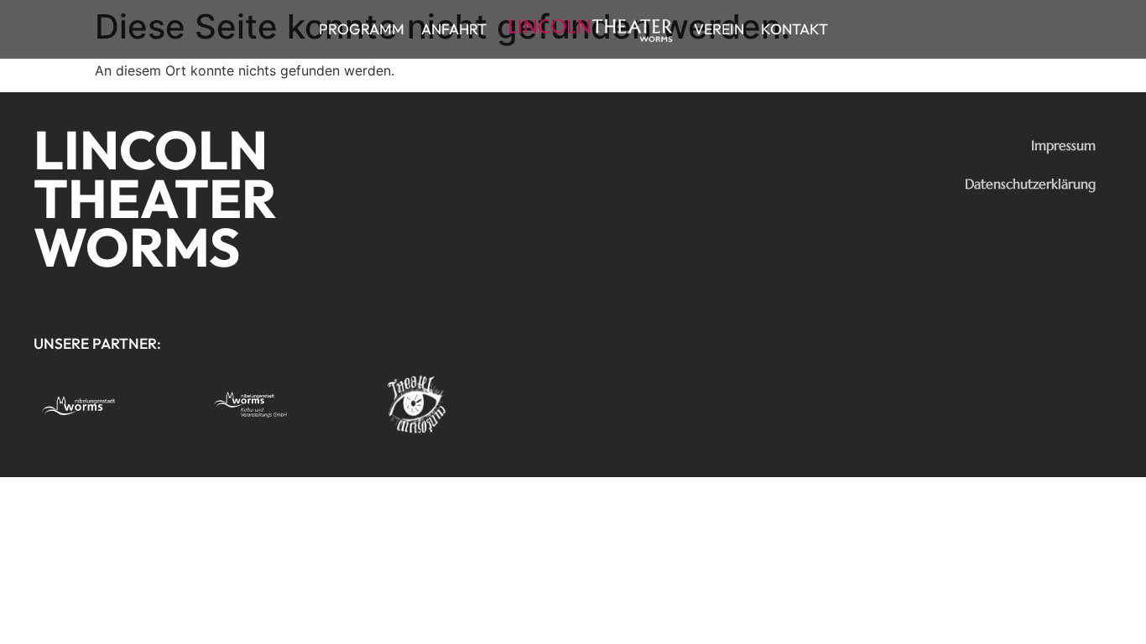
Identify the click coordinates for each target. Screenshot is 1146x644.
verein (719, 29)
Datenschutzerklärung (1030, 183)
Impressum (1063, 145)
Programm (361, 29)
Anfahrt (454, 29)
